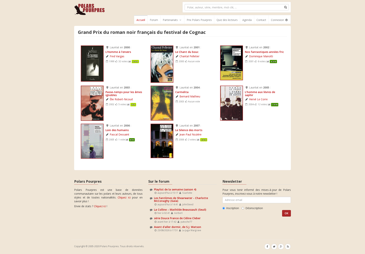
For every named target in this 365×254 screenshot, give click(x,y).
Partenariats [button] (170, 20)
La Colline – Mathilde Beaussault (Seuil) (180, 209)
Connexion (278, 20)
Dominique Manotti (261, 56)
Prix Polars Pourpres (199, 20)
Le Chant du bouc (186, 52)
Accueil (140, 20)
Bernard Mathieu (189, 96)
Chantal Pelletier (189, 56)
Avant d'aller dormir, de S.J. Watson (177, 227)
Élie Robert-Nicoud (121, 99)
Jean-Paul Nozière (190, 134)
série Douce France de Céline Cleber (177, 218)
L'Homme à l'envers (118, 52)
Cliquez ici (124, 197)
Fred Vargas (117, 56)
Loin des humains (117, 130)
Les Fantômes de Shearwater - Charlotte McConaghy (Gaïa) (181, 199)
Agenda (247, 20)
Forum (154, 20)
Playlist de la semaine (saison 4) (175, 189)
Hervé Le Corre (258, 99)
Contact (261, 20)
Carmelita (182, 92)
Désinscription (254, 208)
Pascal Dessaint (119, 134)
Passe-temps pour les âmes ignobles (124, 93)
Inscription (232, 208)
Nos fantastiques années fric (264, 52)
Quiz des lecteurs (227, 20)
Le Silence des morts (188, 130)
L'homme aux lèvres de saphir (260, 93)
